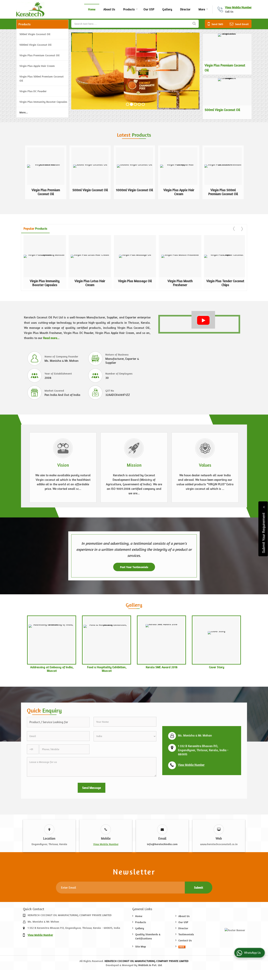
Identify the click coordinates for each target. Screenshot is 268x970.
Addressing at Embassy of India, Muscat (52, 669)
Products (129, 9)
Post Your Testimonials (134, 567)
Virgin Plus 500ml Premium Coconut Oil (41, 78)
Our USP (148, 9)
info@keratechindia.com (162, 844)
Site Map (140, 946)
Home (91, 9)
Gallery (167, 9)
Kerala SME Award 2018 (162, 667)
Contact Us (185, 940)
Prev (234, 229)
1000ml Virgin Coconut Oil (35, 44)
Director (185, 9)
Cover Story (216, 667)
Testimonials (186, 934)
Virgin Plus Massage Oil (135, 281)
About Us (109, 9)
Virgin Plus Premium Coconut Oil (39, 55)
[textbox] (135, 24)
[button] (238, 7)
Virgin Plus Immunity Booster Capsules (43, 101)
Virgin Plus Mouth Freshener (180, 283)
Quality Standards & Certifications (147, 936)
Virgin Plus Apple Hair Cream (37, 65)
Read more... (51, 338)
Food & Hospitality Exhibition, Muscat (107, 669)
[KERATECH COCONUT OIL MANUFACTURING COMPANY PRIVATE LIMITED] (30, 9)
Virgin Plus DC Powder (32, 91)
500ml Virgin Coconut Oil (34, 34)
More (202, 9)
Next (242, 229)
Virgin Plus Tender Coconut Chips (225, 283)
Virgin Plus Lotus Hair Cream (90, 283)
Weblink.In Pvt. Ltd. (150, 965)
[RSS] (181, 946)
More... (23, 112)
